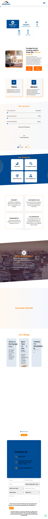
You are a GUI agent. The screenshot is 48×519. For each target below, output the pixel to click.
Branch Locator (38, 68)
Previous (4, 386)
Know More (29, 68)
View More (24, 435)
